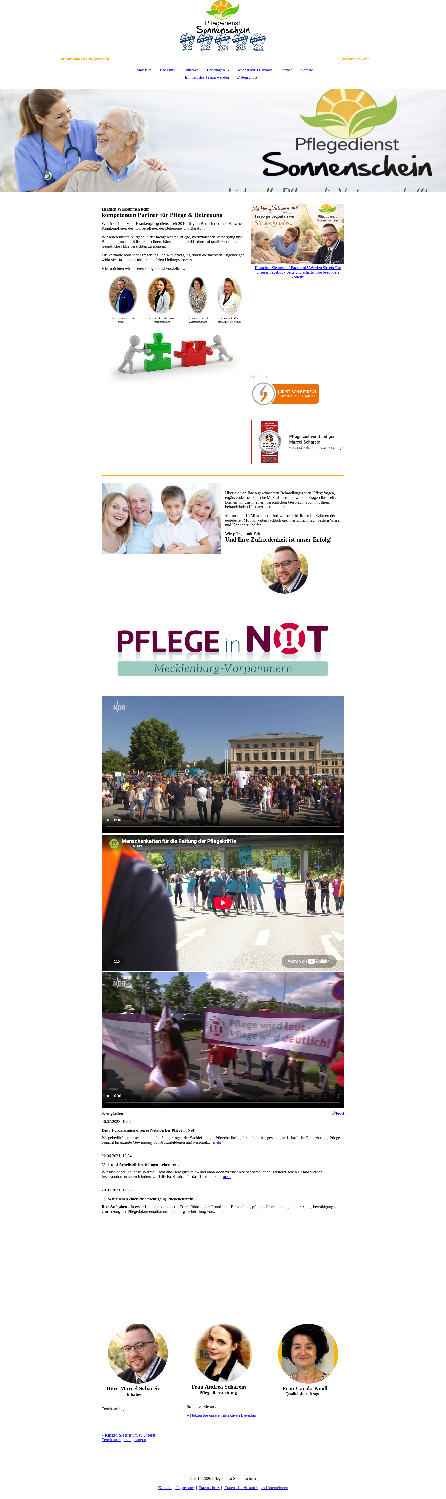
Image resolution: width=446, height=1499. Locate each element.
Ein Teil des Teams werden (207, 77)
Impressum (184, 1488)
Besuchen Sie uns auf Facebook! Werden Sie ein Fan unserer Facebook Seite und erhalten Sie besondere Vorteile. (298, 272)
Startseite (144, 70)
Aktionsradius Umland (253, 70)
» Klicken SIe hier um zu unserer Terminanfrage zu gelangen (128, 1437)
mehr (217, 1142)
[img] (223, 26)
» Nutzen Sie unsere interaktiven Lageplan (221, 1415)
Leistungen (216, 70)
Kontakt (306, 70)
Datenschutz (247, 77)
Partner (286, 70)
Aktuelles (190, 70)
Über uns (167, 70)
